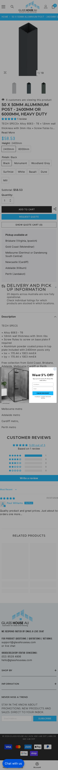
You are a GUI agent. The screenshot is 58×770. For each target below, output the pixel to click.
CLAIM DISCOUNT (43, 393)
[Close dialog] (55, 369)
